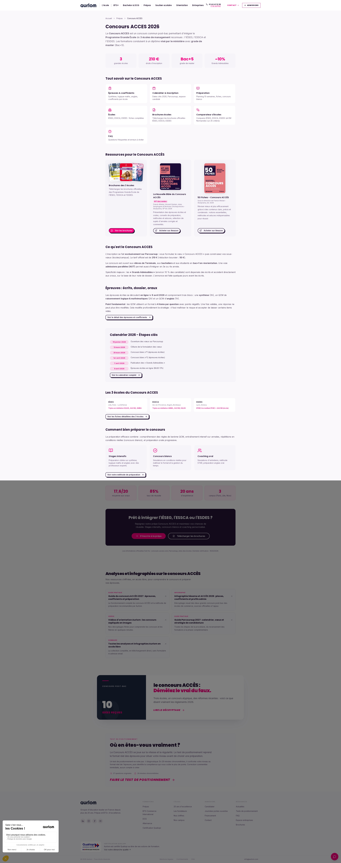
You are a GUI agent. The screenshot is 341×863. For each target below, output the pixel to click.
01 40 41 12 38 (215, 4)
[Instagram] (88, 821)
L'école (105, 5)
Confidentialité (182, 859)
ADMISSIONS (253, 5)
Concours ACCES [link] (134, 18)
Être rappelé (216, 6)
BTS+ (116, 5)
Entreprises (198, 5)
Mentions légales (166, 859)
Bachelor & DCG (131, 5)
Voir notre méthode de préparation (123, 475)
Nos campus (179, 820)
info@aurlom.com (251, 859)
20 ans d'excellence (183, 806)
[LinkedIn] (82, 821)
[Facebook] (94, 821)
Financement (210, 815)
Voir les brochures (123, 230)
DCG (145, 819)
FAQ (237, 815)
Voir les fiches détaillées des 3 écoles (125, 416)
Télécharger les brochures (191, 536)
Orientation (182, 5)
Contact (208, 820)
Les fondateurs (180, 811)
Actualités (240, 806)
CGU (193, 859)
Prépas (147, 5)
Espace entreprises (244, 820)
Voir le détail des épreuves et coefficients (127, 317)
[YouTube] (100, 821)
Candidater (209, 806)
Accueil (108, 18)
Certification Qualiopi (152, 828)
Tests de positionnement (247, 811)
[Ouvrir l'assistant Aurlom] (334, 856)
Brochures (240, 825)
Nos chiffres (179, 815)
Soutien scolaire (163, 5)
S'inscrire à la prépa (150, 536)
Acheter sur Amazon (168, 230)
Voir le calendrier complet (124, 375)
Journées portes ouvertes (216, 811)
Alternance (147, 823)
